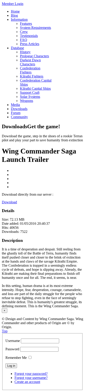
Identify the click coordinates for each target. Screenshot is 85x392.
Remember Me (16, 358)
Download (9, 202)
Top (4, 331)
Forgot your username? (31, 378)
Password (12, 349)
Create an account (27, 382)
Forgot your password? (31, 374)
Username (12, 341)
